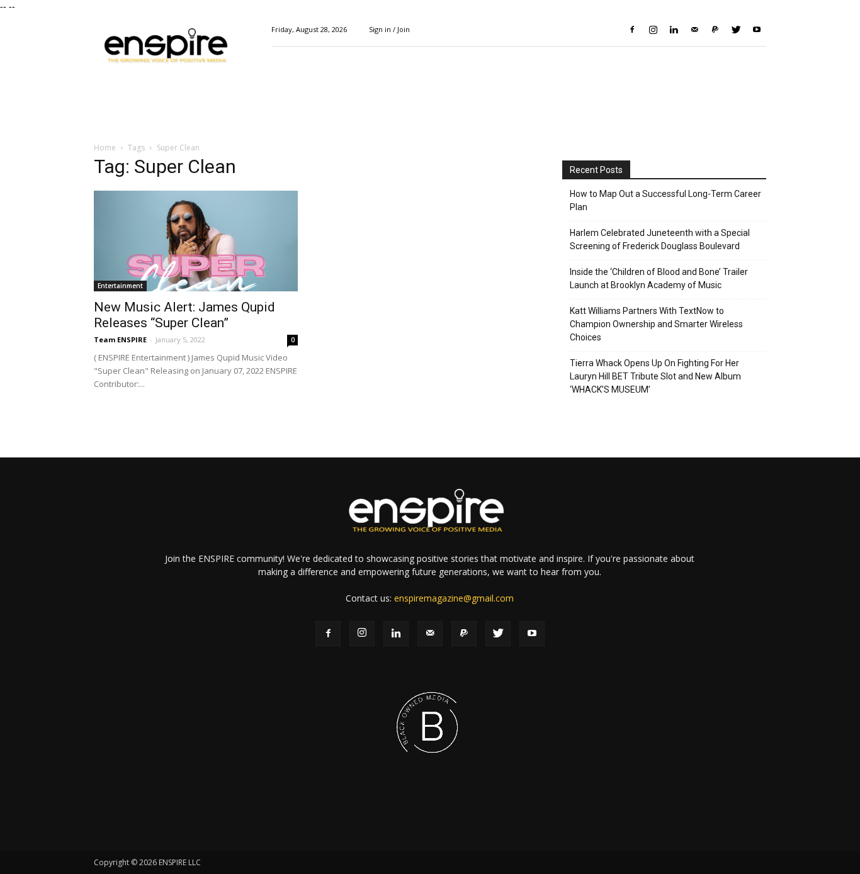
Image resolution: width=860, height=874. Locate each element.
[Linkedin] (673, 29)
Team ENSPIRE (120, 339)
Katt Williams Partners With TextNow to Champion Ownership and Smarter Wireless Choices (656, 324)
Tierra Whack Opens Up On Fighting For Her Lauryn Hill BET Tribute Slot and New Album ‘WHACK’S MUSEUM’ (655, 376)
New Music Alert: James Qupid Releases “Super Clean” (184, 315)
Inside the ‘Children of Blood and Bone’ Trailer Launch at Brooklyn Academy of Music (659, 278)
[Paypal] (715, 29)
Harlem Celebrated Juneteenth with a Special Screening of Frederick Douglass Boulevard (660, 239)
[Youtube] (756, 29)
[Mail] (694, 29)
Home (105, 147)
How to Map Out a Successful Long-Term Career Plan (665, 200)
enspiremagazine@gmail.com (454, 598)
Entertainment (120, 285)
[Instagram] (652, 29)
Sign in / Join (389, 29)
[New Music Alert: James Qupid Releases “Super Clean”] (196, 241)
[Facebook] (632, 29)
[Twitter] (736, 29)
